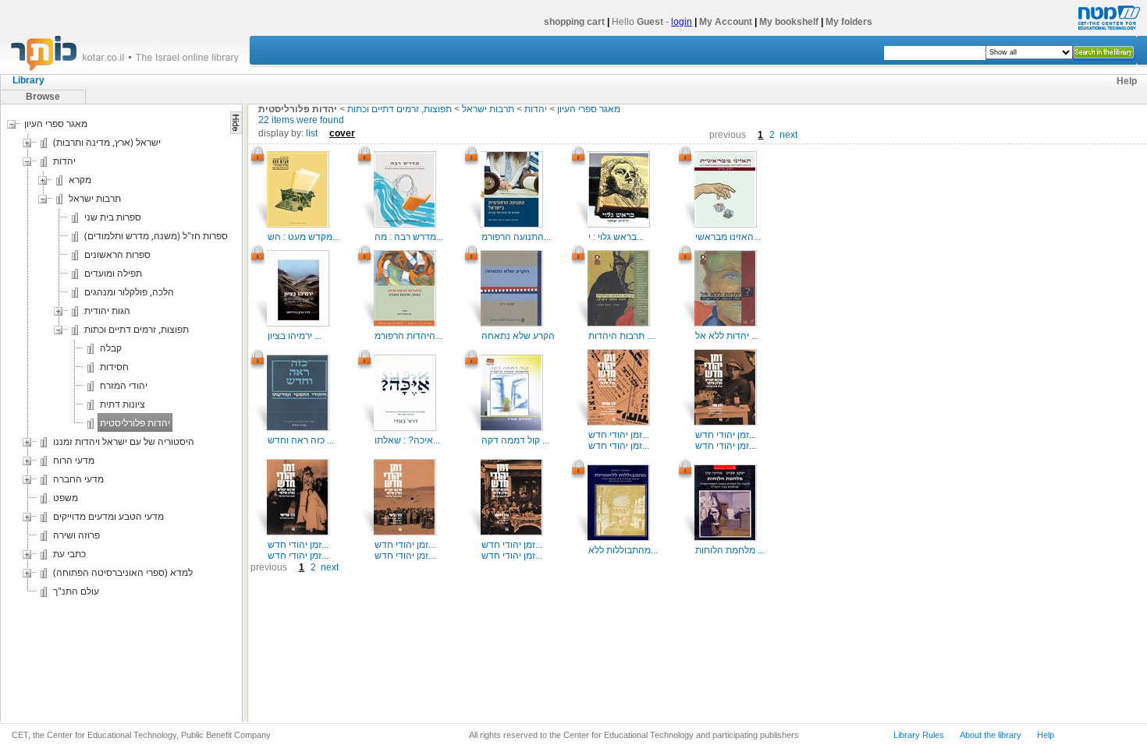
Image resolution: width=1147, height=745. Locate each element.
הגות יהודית (107, 310)
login (681, 21)
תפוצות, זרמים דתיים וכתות (136, 329)
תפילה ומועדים (113, 273)
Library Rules (918, 735)
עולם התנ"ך (76, 591)
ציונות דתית (122, 404)
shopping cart (574, 21)
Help (1127, 81)
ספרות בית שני (112, 217)
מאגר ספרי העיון (55, 123)
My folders (849, 21)
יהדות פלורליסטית (135, 422)
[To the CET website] (1107, 30)
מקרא (80, 179)
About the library (990, 735)
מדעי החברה (78, 478)
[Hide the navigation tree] (236, 122)
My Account (725, 21)
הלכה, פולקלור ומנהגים (129, 291)
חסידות (114, 366)
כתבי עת (69, 553)
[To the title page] (132, 69)
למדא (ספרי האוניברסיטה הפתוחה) (123, 572)
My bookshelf (789, 21)
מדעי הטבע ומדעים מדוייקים (108, 516)
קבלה (111, 348)
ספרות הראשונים (117, 254)
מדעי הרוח (73, 460)
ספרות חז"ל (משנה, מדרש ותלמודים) (156, 235)
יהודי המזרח (123, 385)
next (788, 134)
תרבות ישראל (95, 198)
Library (28, 80)
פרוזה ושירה (76, 535)
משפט (65, 497)
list (312, 133)
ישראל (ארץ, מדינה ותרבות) (107, 142)
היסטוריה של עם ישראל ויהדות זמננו (123, 441)
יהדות (64, 161)
